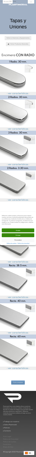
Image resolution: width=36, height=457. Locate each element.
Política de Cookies (9, 442)
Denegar (18, 235)
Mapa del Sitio (8, 447)
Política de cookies (12, 243)
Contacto (7, 431)
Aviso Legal (7, 436)
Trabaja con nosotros (11, 421)
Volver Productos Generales (19, 44)
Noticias (7, 428)
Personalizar (18, 240)
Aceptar (18, 230)
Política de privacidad (23, 243)
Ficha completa (18, 382)
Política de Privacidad (10, 439)
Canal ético (7, 444)
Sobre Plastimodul (10, 424)
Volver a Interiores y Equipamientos (18, 38)
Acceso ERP (8, 1)
